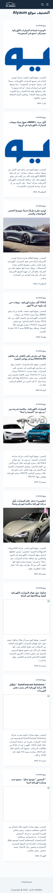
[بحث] (42, 4)
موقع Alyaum (41, 25)
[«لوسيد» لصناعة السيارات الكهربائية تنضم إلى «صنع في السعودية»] (26, 54)
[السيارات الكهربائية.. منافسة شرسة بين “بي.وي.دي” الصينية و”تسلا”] (26, 433)
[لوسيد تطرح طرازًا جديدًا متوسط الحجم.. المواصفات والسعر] (26, 235)
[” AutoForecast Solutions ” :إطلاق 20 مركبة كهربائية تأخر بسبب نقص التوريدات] (26, 712)
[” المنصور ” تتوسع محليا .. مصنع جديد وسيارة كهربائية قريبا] (26, 803)
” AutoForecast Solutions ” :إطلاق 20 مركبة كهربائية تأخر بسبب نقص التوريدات (28, 687)
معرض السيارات (26, 882)
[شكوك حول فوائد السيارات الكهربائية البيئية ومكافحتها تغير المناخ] (26, 617)
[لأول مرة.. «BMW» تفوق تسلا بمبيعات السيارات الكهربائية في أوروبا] (26, 146)
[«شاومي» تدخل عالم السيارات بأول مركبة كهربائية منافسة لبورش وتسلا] (26, 525)
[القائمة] (47, 4)
